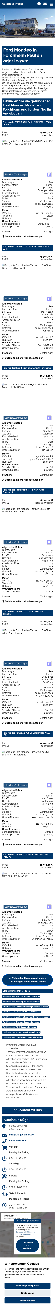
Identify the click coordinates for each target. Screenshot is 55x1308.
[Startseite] (13, 3)
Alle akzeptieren (27, 1300)
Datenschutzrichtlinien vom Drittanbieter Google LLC (25, 1233)
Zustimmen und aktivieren (27, 1245)
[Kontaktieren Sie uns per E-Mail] (45, 4)
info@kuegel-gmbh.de (21, 1134)
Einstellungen (27, 1293)
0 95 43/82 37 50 (18, 1140)
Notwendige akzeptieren (27, 1285)
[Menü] (51, 4)
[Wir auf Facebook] (39, 4)
